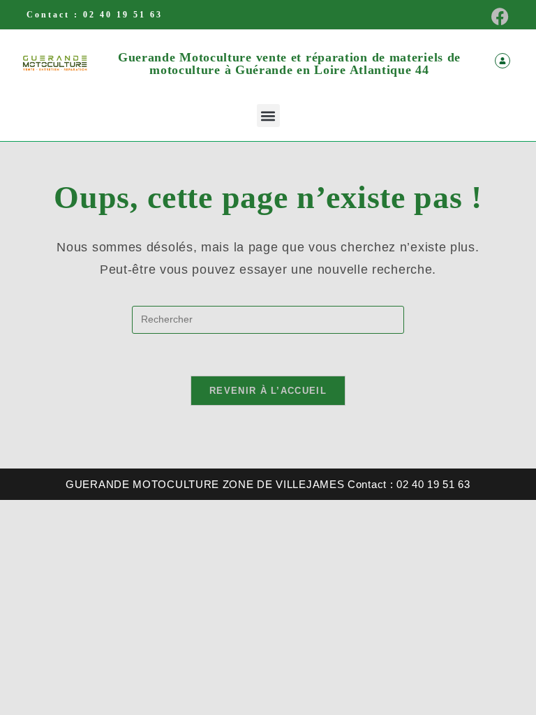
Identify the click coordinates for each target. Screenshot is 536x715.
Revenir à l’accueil (268, 390)
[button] (268, 115)
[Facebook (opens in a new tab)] (495, 16)
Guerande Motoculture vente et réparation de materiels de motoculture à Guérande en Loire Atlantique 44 (289, 63)
